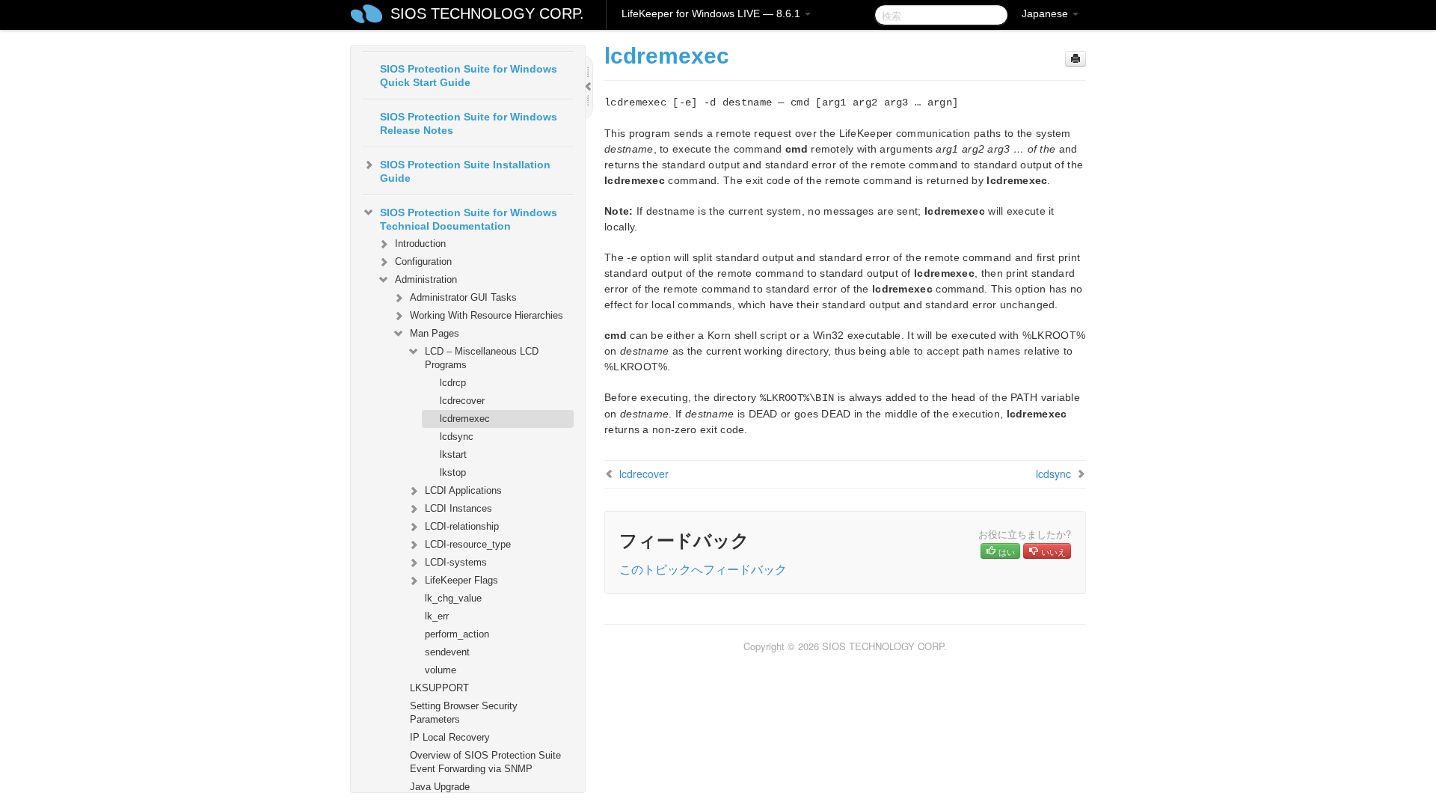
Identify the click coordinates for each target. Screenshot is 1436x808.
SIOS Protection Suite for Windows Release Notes (468, 123)
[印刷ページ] (1075, 59)
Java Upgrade (440, 786)
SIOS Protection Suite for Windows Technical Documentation (468, 219)
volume (440, 670)
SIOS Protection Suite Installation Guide (465, 171)
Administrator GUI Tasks (463, 297)
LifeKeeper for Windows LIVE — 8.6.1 (712, 13)
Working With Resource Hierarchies (486, 315)
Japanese (1046, 13)
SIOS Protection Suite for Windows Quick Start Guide (468, 75)
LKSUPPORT (439, 688)
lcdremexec (465, 418)
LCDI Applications (463, 490)
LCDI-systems (456, 562)
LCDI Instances (458, 508)
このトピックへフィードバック (703, 569)
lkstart (453, 454)
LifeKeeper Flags (461, 580)
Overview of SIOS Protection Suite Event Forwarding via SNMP (485, 762)
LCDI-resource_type (468, 544)
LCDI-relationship (462, 526)
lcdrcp (453, 382)
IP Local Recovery (450, 737)
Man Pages (434, 333)
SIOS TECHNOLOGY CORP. (487, 13)
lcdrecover (462, 400)
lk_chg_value (453, 598)
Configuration (423, 261)
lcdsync (456, 436)
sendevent (447, 652)
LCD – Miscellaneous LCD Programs (481, 358)
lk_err (437, 616)
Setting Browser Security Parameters (464, 712)
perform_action (457, 634)
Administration (426, 279)
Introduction (420, 243)
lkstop (453, 472)
